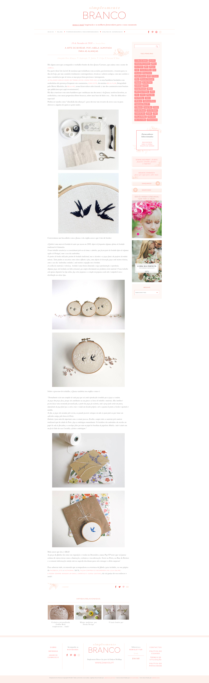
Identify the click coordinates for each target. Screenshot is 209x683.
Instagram (68, 570)
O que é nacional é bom (109, 58)
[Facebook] (148, 32)
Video (155, 113)
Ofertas (143, 95)
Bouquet (152, 67)
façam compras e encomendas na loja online (100, 570)
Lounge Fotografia (140, 88)
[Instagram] (160, 32)
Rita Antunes (134, 677)
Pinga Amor (150, 95)
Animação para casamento (142, 63)
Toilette (156, 107)
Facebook (54, 570)
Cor (154, 70)
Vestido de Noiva (140, 113)
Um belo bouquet (140, 110)
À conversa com (152, 120)
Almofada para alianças (66, 58)
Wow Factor (151, 116)
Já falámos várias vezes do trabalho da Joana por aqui (72, 80)
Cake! (136, 70)
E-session (155, 76)
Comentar (65, 587)
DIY (148, 76)
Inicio (51, 32)
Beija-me (71, 86)
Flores (137, 79)
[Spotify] (156, 32)
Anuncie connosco (112, 32)
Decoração (138, 73)
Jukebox (145, 85)
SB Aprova (138, 101)
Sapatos (148, 98)
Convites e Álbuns (146, 70)
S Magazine (138, 107)
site (60, 570)
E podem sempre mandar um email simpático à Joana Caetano (74, 573)
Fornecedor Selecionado (147, 79)
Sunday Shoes (148, 107)
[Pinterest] (152, 32)
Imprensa (53, 651)
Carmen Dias (156, 677)
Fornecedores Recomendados (82, 32)
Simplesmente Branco (149, 101)
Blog (60, 32)
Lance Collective (109, 677)
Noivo (136, 95)
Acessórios (152, 60)
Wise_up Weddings (140, 116)
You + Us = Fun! (140, 120)
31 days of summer (141, 60)
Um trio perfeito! (152, 110)
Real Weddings (139, 98)
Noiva (152, 91)
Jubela (93, 58)
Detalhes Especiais (140, 76)
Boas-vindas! (139, 67)
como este (92, 83)
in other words (147, 82)
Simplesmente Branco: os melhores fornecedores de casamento (104, 12)
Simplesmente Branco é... (142, 104)
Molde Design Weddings (141, 91)
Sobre (53, 647)
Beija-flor (111, 83)
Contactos (155, 647)
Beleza (154, 63)
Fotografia (138, 82)
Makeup (149, 88)
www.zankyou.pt (104, 663)
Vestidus (149, 113)
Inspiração (83, 58)
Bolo (146, 67)
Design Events (147, 73)
